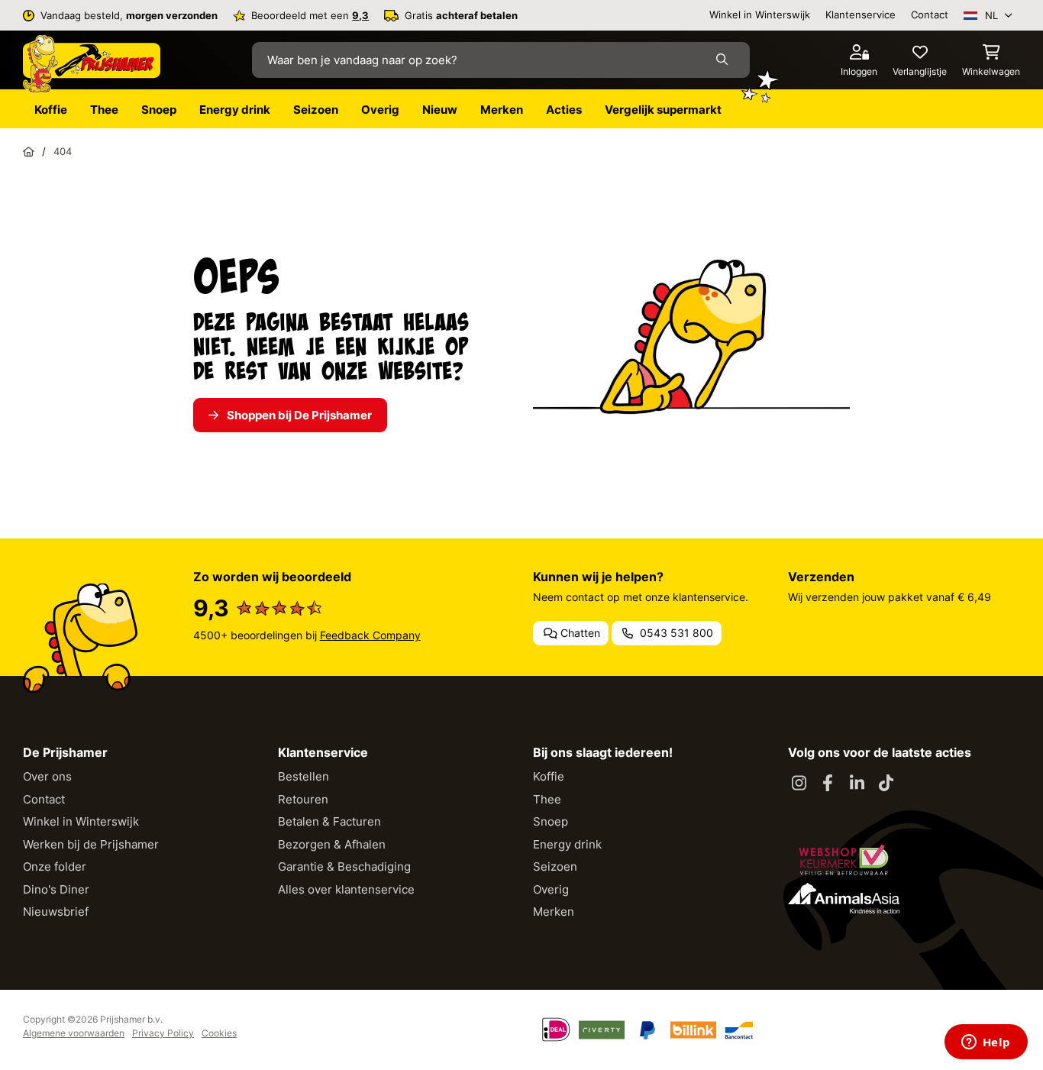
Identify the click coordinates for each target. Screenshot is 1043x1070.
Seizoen (555, 866)
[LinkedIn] (856, 783)
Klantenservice (860, 14)
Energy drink (567, 844)
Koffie (548, 776)
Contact (929, 14)
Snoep (550, 821)
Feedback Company (370, 635)
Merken (553, 911)
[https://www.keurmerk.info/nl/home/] (843, 860)
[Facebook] (827, 783)
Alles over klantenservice (346, 889)
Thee (547, 799)
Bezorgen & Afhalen (332, 844)
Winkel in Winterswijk (759, 14)
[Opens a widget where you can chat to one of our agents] (986, 1043)
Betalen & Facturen (329, 821)
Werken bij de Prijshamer (91, 844)
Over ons (47, 776)
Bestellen (303, 776)
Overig (551, 889)
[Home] (28, 151)
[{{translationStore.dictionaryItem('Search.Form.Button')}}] (725, 60)
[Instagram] (798, 783)
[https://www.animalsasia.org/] (843, 898)
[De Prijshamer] (91, 64)
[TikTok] (885, 783)
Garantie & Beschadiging (344, 866)
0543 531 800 (675, 632)
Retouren (303, 799)
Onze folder (54, 866)
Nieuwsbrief (56, 911)
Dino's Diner (56, 889)
